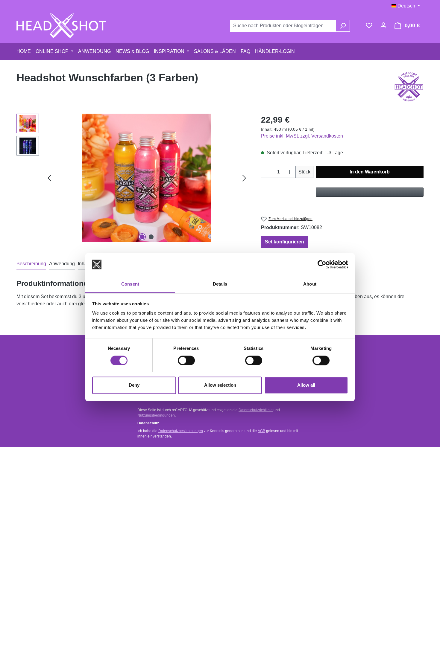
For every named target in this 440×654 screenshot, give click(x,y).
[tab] (31, 264)
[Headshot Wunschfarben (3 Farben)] (146, 178)
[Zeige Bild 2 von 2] (151, 236)
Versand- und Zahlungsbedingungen (163, 487)
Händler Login (246, 487)
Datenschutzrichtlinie (256, 410)
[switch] (186, 360)
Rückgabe (138, 499)
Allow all (306, 385)
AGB (261, 431)
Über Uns (242, 510)
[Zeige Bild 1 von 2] (142, 236)
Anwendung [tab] (62, 263)
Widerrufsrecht (142, 510)
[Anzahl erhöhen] (289, 172)
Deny (134, 385)
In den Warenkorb (370, 171)
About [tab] (309, 284)
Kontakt (135, 476)
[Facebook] (370, 478)
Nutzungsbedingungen (156, 415)
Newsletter (243, 499)
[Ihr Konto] (383, 25)
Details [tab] (220, 284)
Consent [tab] (130, 284)
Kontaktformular (50, 504)
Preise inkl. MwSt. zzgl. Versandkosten (302, 135)
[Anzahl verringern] (267, 172)
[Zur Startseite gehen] (61, 25)
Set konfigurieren (284, 241)
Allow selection (220, 385)
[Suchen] (343, 26)
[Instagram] (370, 499)
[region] (132, 178)
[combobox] (283, 26)
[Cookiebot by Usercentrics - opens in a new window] (322, 264)
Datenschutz (245, 522)
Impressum (244, 533)
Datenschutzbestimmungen (180, 431)
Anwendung (244, 476)
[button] (370, 194)
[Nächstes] (244, 177)
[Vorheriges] (49, 177)
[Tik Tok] (370, 519)
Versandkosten (204, 631)
